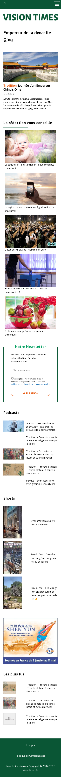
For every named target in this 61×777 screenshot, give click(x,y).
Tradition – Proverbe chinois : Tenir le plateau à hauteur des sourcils (41, 470)
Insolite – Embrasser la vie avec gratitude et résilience (40, 482)
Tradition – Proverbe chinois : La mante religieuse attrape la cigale (41, 440)
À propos (30, 745)
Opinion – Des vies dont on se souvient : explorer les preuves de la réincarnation (40, 426)
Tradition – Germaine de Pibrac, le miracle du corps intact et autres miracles (40, 454)
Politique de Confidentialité (30, 755)
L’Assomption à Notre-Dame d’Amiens (43, 522)
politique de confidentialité (22, 384)
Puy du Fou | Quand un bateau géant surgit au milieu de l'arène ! (43, 558)
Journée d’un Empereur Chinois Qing (26, 87)
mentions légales (42, 384)
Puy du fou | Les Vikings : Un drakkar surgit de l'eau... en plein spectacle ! (44, 593)
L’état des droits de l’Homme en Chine (26, 249)
